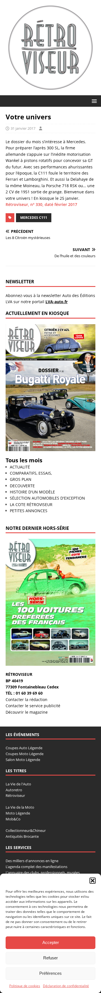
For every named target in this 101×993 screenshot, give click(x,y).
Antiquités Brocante (22, 836)
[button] (92, 880)
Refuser (50, 957)
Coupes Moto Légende (24, 753)
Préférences (50, 973)
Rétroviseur (15, 795)
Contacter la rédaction (26, 699)
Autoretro (14, 789)
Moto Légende (18, 813)
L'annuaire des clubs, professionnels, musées (43, 872)
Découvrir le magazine (27, 712)
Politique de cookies (24, 985)
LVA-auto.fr (56, 301)
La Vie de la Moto (20, 807)
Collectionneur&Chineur (26, 830)
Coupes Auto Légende (24, 747)
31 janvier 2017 (23, 128)
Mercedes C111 (33, 217)
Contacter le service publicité (33, 705)
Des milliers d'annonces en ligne (32, 860)
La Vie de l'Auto (18, 783)
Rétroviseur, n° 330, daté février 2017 (41, 204)
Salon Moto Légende (23, 759)
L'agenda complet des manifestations (36, 866)
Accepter (50, 942)
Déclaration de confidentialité (66, 985)
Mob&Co (13, 819)
